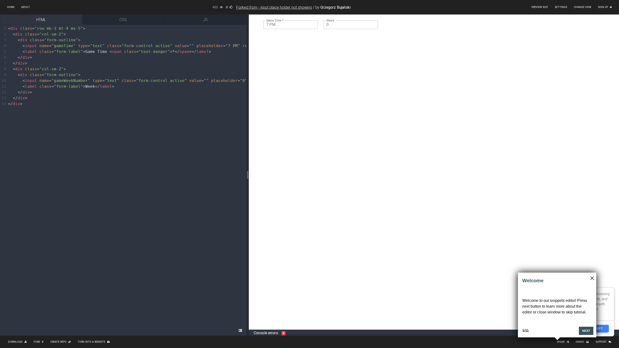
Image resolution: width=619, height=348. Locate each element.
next (586, 331)
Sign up (603, 7)
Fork (37, 341)
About (25, 7)
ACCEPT (597, 328)
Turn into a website (91, 341)
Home (11, 7)
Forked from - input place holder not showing (274, 7)
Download (15, 341)
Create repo (58, 341)
